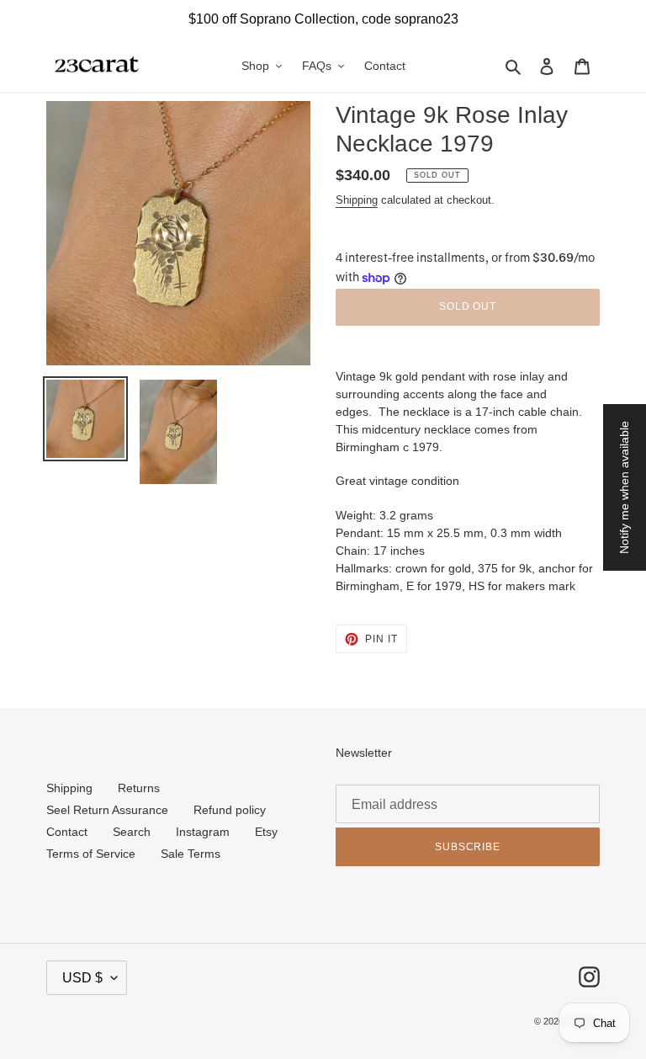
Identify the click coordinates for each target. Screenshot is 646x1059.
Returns (139, 788)
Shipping (357, 200)
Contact (66, 831)
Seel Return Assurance (107, 810)
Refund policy (229, 810)
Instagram (203, 831)
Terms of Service (90, 853)
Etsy (266, 831)
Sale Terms (190, 853)
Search (132, 831)
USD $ (82, 978)
